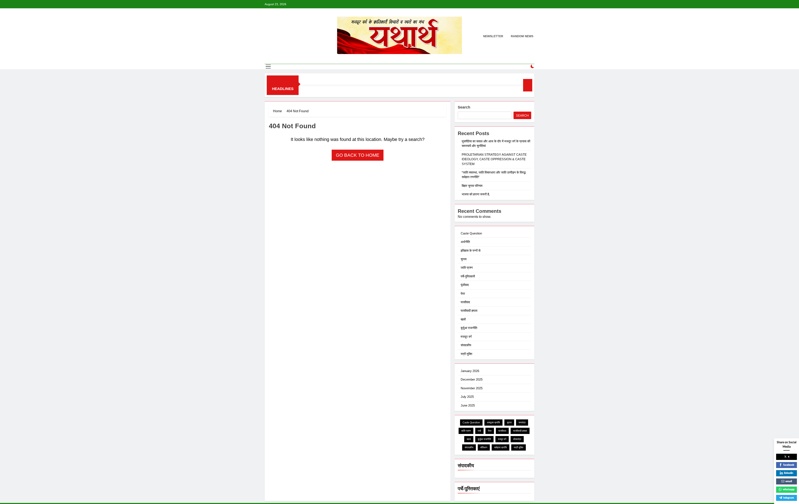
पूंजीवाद (465, 285)
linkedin (788, 473)
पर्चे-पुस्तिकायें (468, 276)
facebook (788, 465)
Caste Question (471, 233)
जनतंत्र (522, 422)
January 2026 (470, 371)
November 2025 (472, 388)
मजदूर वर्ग (466, 336)
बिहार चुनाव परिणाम (472, 185)
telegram (788, 498)
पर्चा (479, 430)
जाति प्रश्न (467, 267)
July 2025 (467, 396)
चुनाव (463, 259)
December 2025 (472, 379)
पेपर (463, 293)
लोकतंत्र (517, 439)
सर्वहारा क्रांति (500, 447)
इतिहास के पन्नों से (470, 250)
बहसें (463, 319)
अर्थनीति (465, 242)
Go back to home (357, 155)
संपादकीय (466, 345)
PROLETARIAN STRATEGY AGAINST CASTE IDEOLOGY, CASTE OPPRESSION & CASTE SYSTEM (494, 159)
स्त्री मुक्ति (466, 354)
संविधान (483, 447)
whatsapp (788, 489)
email (788, 481)
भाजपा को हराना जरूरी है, (476, 194)
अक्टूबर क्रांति (493, 422)
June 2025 (468, 405)
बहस (469, 439)
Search (464, 107)
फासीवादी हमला (469, 310)
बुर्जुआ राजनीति (469, 328)
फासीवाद (465, 302)
